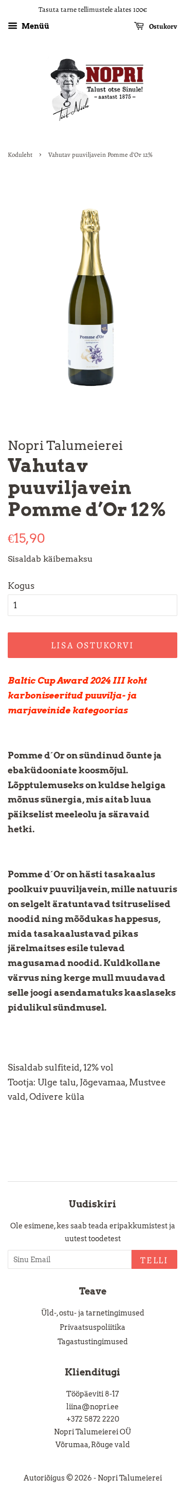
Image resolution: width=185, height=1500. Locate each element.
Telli (154, 1260)
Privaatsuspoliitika (92, 1327)
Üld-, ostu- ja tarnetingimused (92, 1313)
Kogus (21, 586)
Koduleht (20, 154)
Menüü (34, 26)
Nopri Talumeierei (130, 1478)
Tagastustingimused (93, 1341)
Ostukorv (162, 26)
